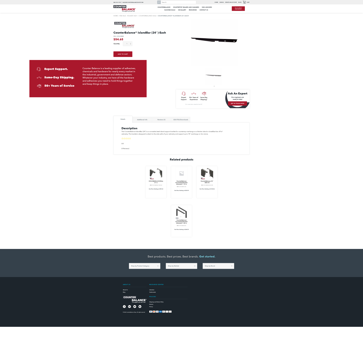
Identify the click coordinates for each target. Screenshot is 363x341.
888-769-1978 (117, 2)
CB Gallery (182, 10)
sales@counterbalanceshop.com (133, 2)
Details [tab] (123, 119)
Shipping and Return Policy (156, 302)
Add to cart (123, 54)
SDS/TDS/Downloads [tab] (180, 120)
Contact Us (204, 10)
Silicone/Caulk (169, 10)
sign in (222, 2)
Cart (248, 2)
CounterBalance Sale (147, 16)
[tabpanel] (213, 76)
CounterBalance (164, 7)
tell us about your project (238, 8)
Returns (151, 304)
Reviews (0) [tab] (161, 120)
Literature (151, 290)
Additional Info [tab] (142, 120)
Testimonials (152, 292)
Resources (193, 10)
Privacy (151, 306)
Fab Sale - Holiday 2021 (128, 16)
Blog (239, 2)
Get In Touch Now (237, 103)
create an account (231, 2)
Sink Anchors (207, 7)
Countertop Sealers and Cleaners (186, 7)
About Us (125, 290)
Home (216, 2)
